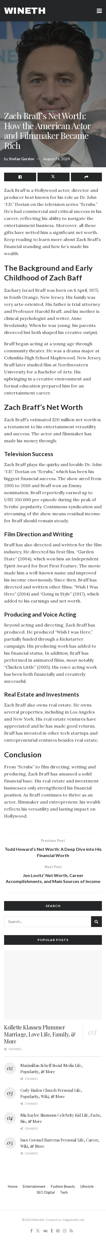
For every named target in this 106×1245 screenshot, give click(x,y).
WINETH (25, 10)
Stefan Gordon (21, 159)
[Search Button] (96, 921)
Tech (64, 1192)
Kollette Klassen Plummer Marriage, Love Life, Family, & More (40, 1034)
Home (12, 1186)
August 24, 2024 (56, 159)
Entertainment (34, 1186)
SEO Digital (46, 1192)
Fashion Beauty (63, 1186)
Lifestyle (86, 1186)
